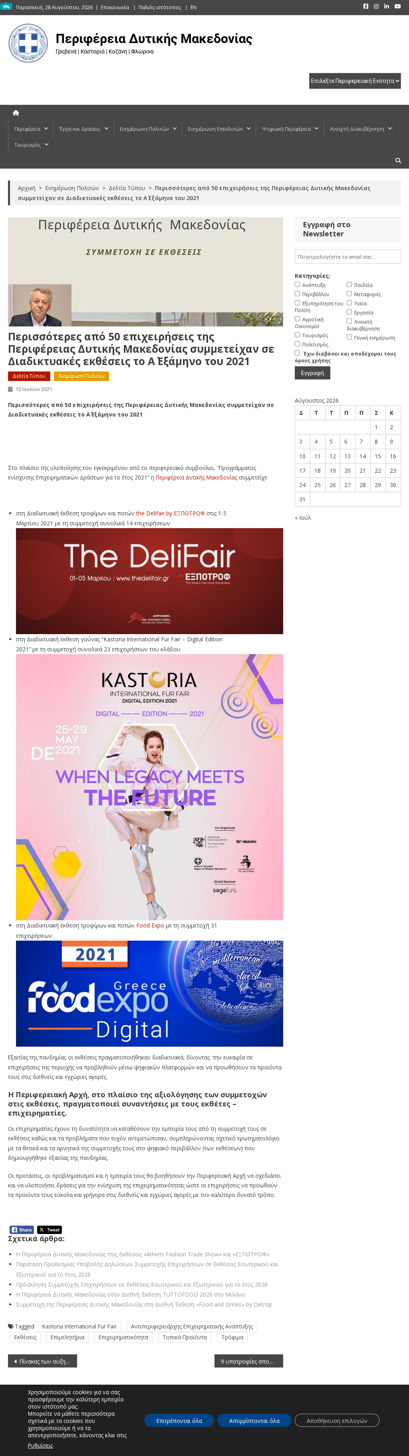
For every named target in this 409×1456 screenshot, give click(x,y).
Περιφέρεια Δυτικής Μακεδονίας (196, 477)
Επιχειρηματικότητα (123, 1337)
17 (302, 470)
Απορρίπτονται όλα (254, 1421)
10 (302, 456)
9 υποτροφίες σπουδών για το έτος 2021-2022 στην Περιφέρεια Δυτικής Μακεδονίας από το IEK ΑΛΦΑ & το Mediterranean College (252, 1361)
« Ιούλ (303, 517)
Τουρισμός (27, 144)
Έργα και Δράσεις (80, 128)
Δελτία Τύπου (29, 376)
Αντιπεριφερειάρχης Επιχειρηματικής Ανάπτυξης (192, 1326)
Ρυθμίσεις (40, 1445)
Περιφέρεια (27, 128)
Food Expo (150, 925)
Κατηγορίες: (312, 275)
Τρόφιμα (232, 1337)
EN (194, 7)
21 (362, 470)
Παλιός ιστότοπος (160, 7)
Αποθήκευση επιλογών (337, 1421)
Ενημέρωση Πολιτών (144, 128)
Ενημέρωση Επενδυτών (215, 128)
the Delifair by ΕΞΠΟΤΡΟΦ (170, 513)
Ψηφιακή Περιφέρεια (286, 128)
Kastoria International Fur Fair (79, 1326)
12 (333, 456)
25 (317, 485)
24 (302, 485)
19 (333, 470)
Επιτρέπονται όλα (179, 1421)
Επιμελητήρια (67, 1337)
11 (317, 456)
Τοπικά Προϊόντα (185, 1337)
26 (333, 485)
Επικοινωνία (115, 7)
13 (347, 456)
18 (317, 470)
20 (347, 470)
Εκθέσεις (25, 1337)
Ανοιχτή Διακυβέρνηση (357, 128)
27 (347, 485)
